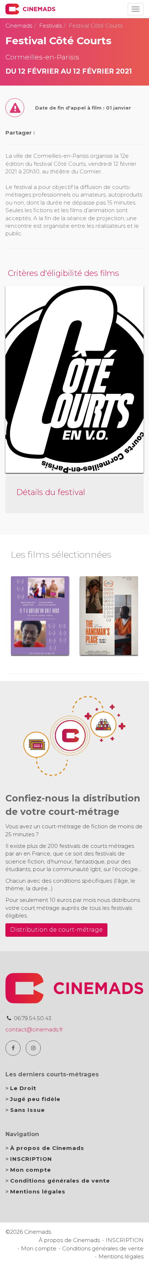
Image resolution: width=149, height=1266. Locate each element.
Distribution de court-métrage (56, 929)
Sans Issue (27, 1109)
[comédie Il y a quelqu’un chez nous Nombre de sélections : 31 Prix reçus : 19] (40, 615)
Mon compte (30, 1169)
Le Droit (23, 1088)
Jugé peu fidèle (35, 1099)
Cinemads (18, 25)
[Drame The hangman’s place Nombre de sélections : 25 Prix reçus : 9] (109, 615)
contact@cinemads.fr (34, 1029)
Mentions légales (37, 1191)
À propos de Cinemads (47, 1148)
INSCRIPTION (31, 1158)
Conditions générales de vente (60, 1180)
